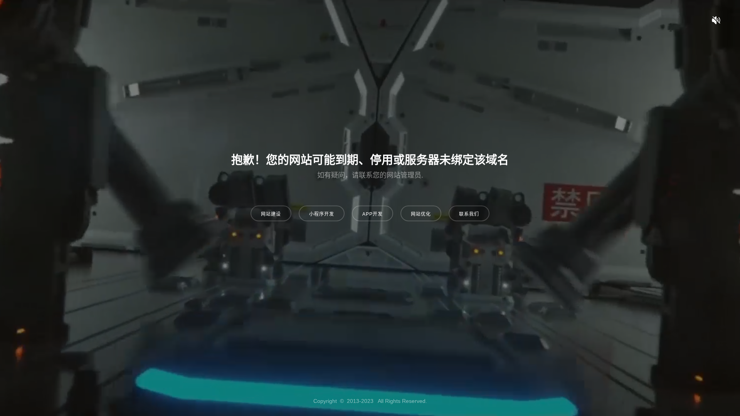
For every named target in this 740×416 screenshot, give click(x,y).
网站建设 (271, 214)
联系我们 (469, 214)
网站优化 (421, 214)
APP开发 (372, 214)
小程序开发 (321, 214)
